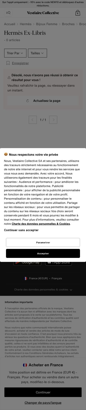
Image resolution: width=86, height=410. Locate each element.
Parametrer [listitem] (43, 242)
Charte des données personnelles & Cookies (41, 224)
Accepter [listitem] (43, 253)
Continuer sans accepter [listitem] (21, 230)
